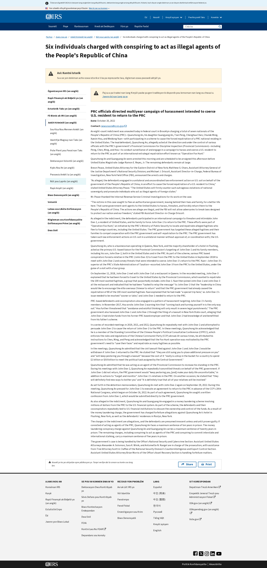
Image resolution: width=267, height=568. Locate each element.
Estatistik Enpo (53, 509)
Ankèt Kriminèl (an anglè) (81, 37)
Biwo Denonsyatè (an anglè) (63, 195)
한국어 (157, 505)
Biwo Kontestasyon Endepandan (91, 508)
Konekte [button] (215, 17)
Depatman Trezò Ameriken (203, 487)
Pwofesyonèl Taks (196, 17)
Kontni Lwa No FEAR (92, 529)
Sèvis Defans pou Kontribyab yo (96, 498)
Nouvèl (156, 17)
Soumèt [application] (53, 26)
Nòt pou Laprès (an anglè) (107, 37)
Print (209, 464)
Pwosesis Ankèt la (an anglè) (65, 174)
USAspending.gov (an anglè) (204, 509)
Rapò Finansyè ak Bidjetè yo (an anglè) (65, 99)
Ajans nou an (61, 37)
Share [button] (189, 464)
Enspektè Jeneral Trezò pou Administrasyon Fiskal (204, 495)
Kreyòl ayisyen (172, 17)
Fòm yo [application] (124, 26)
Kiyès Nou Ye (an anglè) (62, 167)
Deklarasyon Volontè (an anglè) (66, 161)
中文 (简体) (159, 493)
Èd (146, 17)
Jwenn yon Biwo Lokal (57, 521)
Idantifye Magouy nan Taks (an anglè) (66, 141)
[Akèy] (54, 15)
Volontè (52, 202)
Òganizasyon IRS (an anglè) (63, 91)
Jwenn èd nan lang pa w (114, 96)
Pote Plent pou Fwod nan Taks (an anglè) (66, 152)
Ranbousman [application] (81, 26)
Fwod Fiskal (123, 505)
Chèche (220, 27)
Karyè (48, 493)
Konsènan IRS (52, 487)
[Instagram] (207, 552)
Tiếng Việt (158, 518)
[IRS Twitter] (201, 552)
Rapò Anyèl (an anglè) (61, 188)
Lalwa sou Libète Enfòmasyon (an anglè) (64, 210)
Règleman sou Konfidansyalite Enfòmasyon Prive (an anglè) (65, 221)
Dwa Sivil (53, 230)
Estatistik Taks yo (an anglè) (64, 108)
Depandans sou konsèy (93, 535)
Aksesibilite (215, 564)
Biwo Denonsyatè (126, 518)
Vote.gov (194, 519)
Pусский (157, 511)
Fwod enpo (123, 499)
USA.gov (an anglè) (199, 503)
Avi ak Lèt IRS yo (125, 487)
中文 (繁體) (159, 499)
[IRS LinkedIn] (212, 552)
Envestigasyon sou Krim (130, 511)
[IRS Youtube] (219, 552)
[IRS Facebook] (195, 552)
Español (157, 487)
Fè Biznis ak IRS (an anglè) (62, 115)
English (157, 530)
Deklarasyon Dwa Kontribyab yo (96, 488)
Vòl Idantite (123, 493)
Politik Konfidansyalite (194, 564)
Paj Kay (49, 37)
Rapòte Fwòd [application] (141, 26)
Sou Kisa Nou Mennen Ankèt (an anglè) (66, 131)
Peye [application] (65, 26)
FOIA (84, 523)
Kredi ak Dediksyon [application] (104, 26)
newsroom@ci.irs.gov (112, 126)
